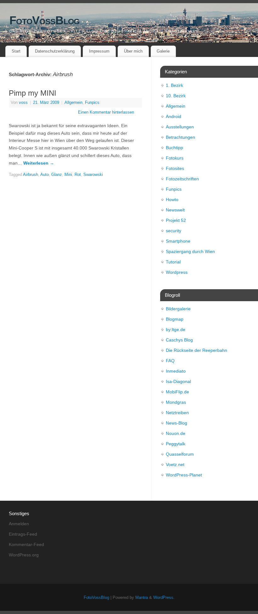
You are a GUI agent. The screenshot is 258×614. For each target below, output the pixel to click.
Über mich (133, 51)
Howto (172, 199)
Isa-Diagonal (178, 381)
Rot (78, 174)
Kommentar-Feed (26, 544)
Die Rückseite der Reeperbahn (196, 350)
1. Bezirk (174, 85)
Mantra (141, 597)
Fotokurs (174, 158)
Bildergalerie (178, 308)
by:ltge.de (175, 329)
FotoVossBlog (44, 20)
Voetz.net (175, 464)
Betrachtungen (180, 137)
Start (16, 51)
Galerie (163, 51)
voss (23, 102)
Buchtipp (174, 147)
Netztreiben (177, 412)
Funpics (92, 102)
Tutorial (173, 261)
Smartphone (178, 241)
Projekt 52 (176, 220)
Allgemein (73, 102)
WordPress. (164, 597)
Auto (44, 174)
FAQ (170, 360)
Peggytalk (175, 443)
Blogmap (174, 319)
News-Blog (176, 422)
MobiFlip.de (177, 391)
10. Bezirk (176, 95)
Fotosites (175, 168)
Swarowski (93, 174)
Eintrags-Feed (23, 534)
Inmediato (176, 371)
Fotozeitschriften (182, 178)
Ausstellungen (180, 126)
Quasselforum (180, 454)
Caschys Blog (179, 339)
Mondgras (176, 402)
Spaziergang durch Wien (190, 251)
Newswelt (175, 209)
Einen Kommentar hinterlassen (106, 112)
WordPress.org (24, 554)
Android (173, 116)
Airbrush (30, 174)
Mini (68, 174)
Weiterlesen (38, 163)
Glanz (56, 174)
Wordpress (177, 272)
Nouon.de (175, 433)
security (173, 230)
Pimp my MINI (32, 93)
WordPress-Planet (184, 474)
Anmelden (19, 523)
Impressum (99, 51)
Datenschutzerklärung (55, 51)
